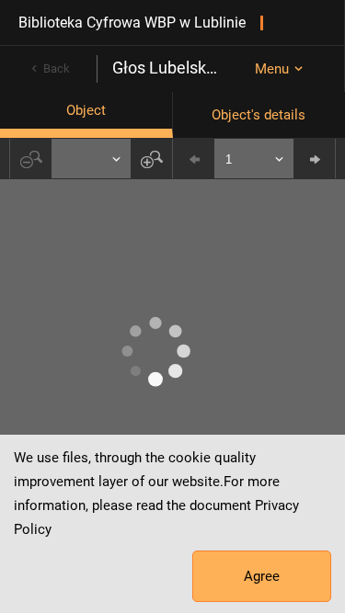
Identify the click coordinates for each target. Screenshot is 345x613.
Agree (262, 576)
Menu (272, 69)
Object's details (258, 115)
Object (86, 110)
